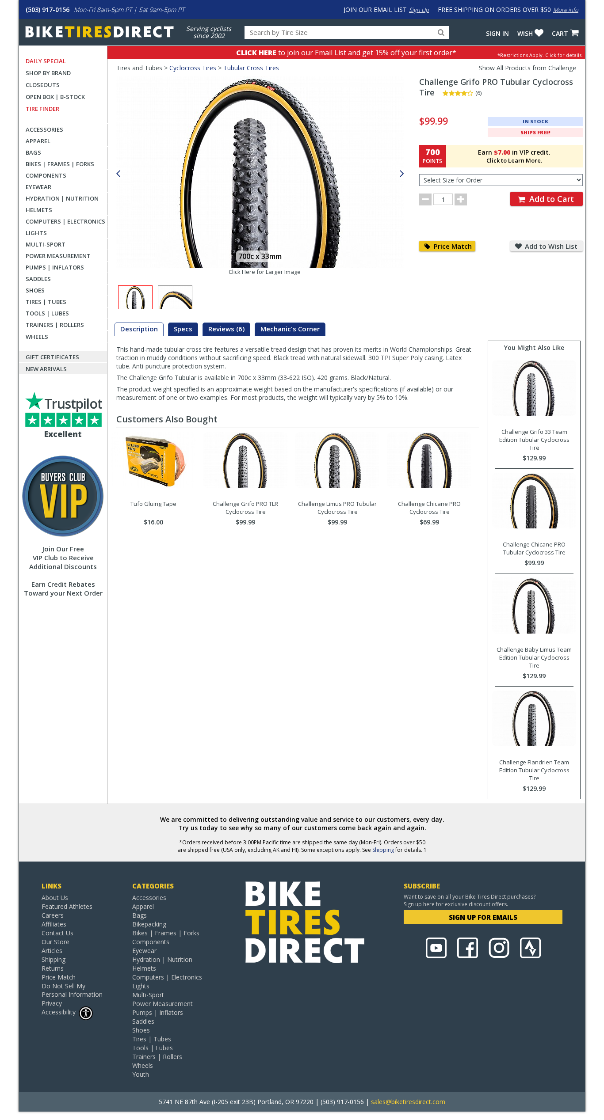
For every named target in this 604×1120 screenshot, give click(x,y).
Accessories (44, 129)
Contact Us (57, 933)
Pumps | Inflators (55, 267)
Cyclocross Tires (192, 68)
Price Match (452, 246)
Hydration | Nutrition (62, 198)
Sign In (497, 33)
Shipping (383, 850)
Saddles (38, 279)
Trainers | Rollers (55, 325)
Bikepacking (149, 924)
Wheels (37, 337)
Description (139, 328)
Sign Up (419, 10)
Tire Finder (42, 109)
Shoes (35, 290)
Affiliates (54, 924)
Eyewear (38, 187)
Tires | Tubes (46, 302)
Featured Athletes (67, 906)
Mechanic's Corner (290, 328)
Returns (53, 968)
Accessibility (59, 1012)
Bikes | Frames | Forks (60, 164)
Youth (140, 1074)
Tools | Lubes (47, 313)
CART (560, 33)
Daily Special (46, 61)
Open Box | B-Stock (55, 97)
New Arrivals (46, 369)
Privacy (52, 1003)
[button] (402, 173)
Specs (183, 328)
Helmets (39, 210)
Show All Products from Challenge (527, 68)
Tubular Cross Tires (251, 68)
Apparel (38, 141)
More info (565, 10)
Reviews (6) (226, 328)
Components (46, 175)
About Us (55, 897)
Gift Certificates (52, 357)
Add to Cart (550, 199)
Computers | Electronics (65, 221)
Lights (36, 233)
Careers (53, 915)
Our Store (55, 942)
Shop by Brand (48, 73)
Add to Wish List (550, 246)
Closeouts (43, 85)
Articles (52, 950)
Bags (33, 152)
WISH (525, 33)
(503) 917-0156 (47, 9)
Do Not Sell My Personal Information (72, 990)
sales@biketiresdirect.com (408, 1101)
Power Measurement (58, 256)
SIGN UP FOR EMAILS (483, 917)
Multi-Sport (45, 244)
